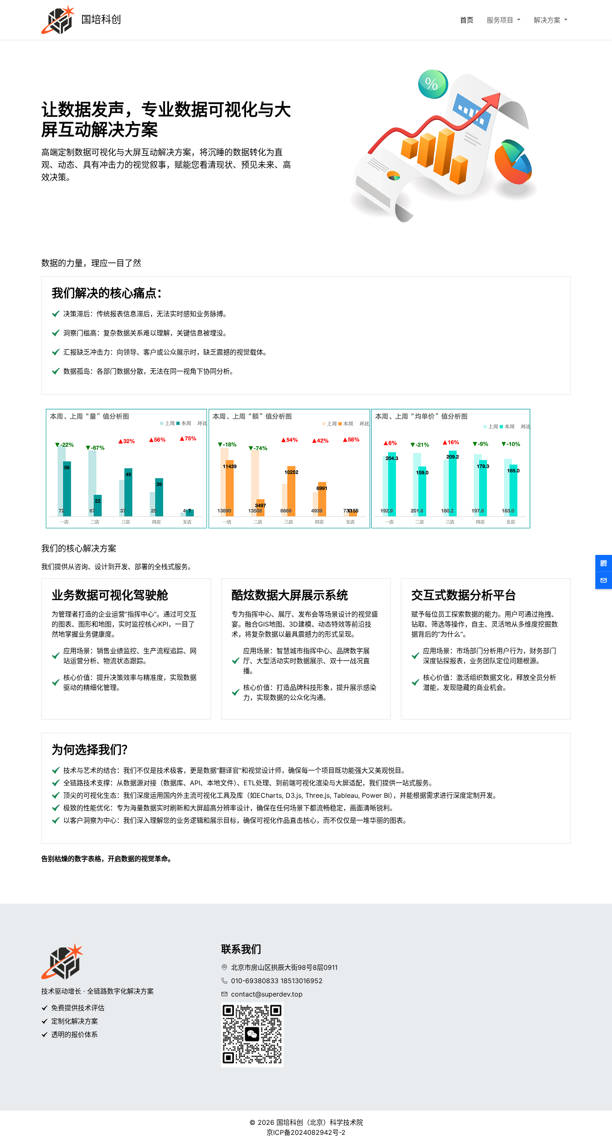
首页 (466, 20)
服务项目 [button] (501, 20)
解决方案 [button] (548, 20)
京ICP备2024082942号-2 (306, 1132)
